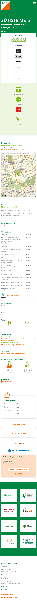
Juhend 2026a (6, 382)
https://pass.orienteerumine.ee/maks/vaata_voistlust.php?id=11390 (18, 340)
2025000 (4, 225)
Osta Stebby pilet (13, 295)
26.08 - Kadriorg (8, 462)
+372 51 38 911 (6, 581)
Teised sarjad (18, 424)
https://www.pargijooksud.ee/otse (13, 345)
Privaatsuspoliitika (7, 594)
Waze (16, 149)
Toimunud (18, 474)
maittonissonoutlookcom (10, 583)
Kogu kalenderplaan (18, 469)
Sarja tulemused (18, 434)
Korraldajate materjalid (9, 597)
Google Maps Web (7, 149)
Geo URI (21, 149)
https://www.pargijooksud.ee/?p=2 (13, 353)
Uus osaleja (18, 443)
